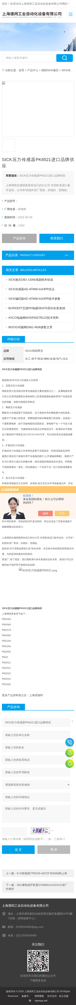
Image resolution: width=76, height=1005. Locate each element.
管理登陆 (39, 996)
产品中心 (32, 70)
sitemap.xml (41, 1000)
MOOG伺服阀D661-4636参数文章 (30, 327)
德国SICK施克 (49, 70)
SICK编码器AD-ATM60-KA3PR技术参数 (34, 298)
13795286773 (69, 742)
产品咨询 (19, 238)
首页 (21, 70)
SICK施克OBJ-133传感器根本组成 (30, 279)
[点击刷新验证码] (40, 831)
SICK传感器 (69, 70)
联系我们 (56, 238)
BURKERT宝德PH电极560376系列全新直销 (36, 308)
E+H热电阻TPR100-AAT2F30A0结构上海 (42, 873)
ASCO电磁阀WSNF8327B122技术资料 (33, 317)
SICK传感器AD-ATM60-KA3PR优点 (31, 289)
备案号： (26, 996)
